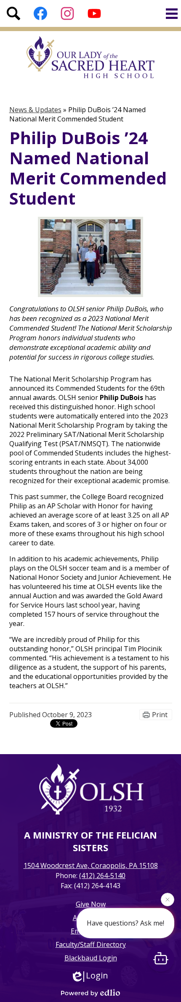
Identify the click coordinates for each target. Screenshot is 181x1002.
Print (160, 714)
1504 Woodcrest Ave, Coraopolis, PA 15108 (91, 865)
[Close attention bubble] (167, 900)
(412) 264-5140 (102, 875)
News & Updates (35, 109)
